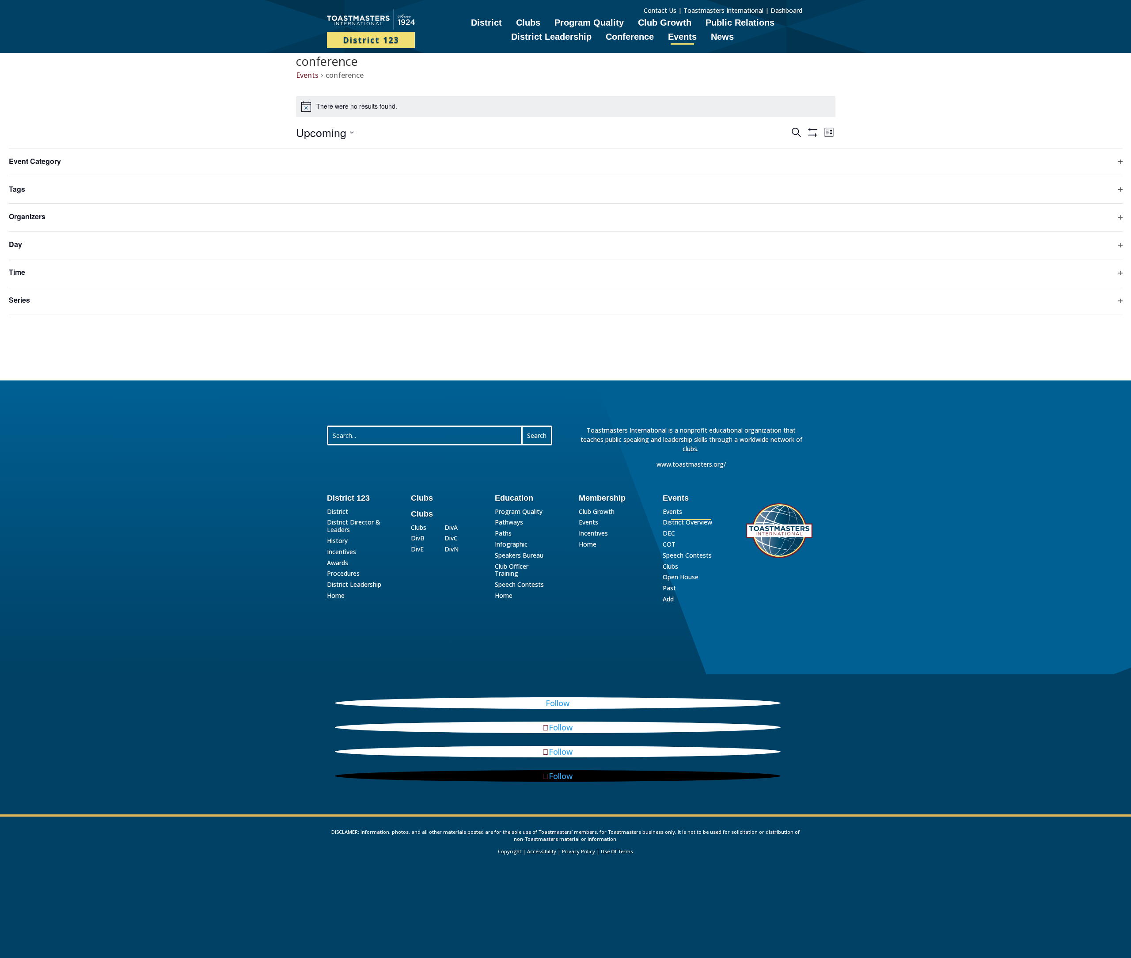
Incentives (341, 552)
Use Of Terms (617, 851)
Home (336, 596)
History (337, 541)
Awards (337, 563)
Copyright (509, 851)
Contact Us (660, 10)
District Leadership (551, 38)
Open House (680, 577)
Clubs (528, 23)
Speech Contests (519, 585)
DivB (418, 538)
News (722, 38)
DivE (417, 549)
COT (669, 544)
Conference (630, 38)
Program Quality (589, 23)
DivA (451, 528)
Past (669, 588)
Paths (503, 533)
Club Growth (664, 23)
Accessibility (541, 851)
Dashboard (787, 10)
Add (668, 599)
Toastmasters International (723, 10)
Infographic (511, 544)
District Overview (687, 522)
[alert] (565, 106)
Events (682, 38)
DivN (451, 549)
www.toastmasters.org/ (691, 464)
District (486, 23)
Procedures (343, 574)
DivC (451, 538)
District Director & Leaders (353, 526)
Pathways (509, 522)
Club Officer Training (511, 570)
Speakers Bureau (519, 555)
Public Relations (740, 23)
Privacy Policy (578, 851)
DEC (669, 533)
